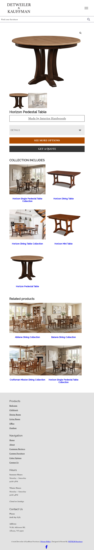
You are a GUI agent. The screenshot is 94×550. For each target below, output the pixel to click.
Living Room (14, 418)
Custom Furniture (17, 453)
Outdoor (13, 427)
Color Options (15, 457)
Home (12, 439)
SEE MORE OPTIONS (47, 140)
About (12, 444)
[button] (80, 33)
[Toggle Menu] (86, 8)
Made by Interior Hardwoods (47, 118)
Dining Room (15, 414)
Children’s (13, 409)
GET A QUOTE (47, 148)
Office (11, 423)
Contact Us (14, 462)
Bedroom (13, 405)
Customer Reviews (17, 448)
